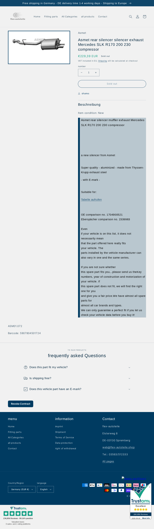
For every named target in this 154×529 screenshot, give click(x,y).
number (82, 66)
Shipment (60, 432)
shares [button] (85, 93)
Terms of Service (64, 437)
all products (14, 443)
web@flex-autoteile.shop (118, 447)
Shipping (102, 61)
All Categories (16, 437)
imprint (59, 426)
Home (11, 426)
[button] (130, 16)
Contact (12, 448)
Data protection (64, 443)
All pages (108, 461)
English (44, 489)
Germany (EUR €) (20, 489)
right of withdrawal (65, 448)
